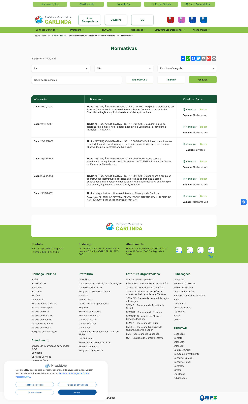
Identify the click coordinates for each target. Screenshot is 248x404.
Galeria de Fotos (40, 311)
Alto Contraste (87, 4)
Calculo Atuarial (182, 349)
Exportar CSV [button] (139, 79)
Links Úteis (85, 279)
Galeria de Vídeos (41, 327)
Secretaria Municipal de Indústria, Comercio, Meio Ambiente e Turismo (146, 293)
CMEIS (177, 319)
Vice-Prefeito (38, 283)
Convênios (84, 327)
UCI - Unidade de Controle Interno (145, 337)
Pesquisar (202, 79)
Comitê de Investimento (186, 353)
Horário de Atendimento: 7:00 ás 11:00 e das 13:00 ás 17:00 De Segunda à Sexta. (146, 251)
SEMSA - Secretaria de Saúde (142, 323)
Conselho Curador (183, 357)
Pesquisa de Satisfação (44, 331)
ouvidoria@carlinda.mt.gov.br (47, 248)
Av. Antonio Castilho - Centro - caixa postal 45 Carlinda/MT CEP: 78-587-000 (99, 251)
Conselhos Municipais (90, 287)
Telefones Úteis (39, 360)
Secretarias (57, 35)
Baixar (203, 109)
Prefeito (35, 279)
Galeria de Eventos (41, 319)
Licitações (179, 279)
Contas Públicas (87, 323)
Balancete (179, 341)
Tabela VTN (180, 303)
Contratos (179, 365)
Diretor (177, 369)
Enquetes (84, 307)
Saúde (177, 299)
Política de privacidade (77, 385)
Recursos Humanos (89, 315)
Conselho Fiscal (182, 361)
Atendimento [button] (200, 29)
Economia (36, 287)
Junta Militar (85, 299)
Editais (177, 315)
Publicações (180, 378)
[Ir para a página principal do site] (52, 18)
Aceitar (77, 392)
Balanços (178, 345)
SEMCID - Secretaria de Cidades (144, 312)
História (35, 295)
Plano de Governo (88, 346)
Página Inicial (40, 35)
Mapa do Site (124, 4)
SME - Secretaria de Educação (142, 333)
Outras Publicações (184, 291)
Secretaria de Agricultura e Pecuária (145, 287)
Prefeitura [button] (76, 29)
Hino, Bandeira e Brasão (44, 303)
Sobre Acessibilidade (200, 4)
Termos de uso (34, 392)
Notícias (83, 295)
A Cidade (36, 291)
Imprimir (171, 79)
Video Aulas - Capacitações (94, 303)
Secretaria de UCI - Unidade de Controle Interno (92, 35)
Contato (178, 337)
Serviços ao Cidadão (90, 311)
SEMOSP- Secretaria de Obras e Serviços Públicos (143, 317)
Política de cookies (34, 385)
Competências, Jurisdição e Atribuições (100, 283)
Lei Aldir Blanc (86, 338)
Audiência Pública (183, 287)
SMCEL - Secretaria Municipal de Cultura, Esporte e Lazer (144, 328)
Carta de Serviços (41, 356)
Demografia (37, 299)
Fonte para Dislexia (161, 4)
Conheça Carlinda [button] (45, 29)
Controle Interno (88, 319)
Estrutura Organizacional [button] (169, 29)
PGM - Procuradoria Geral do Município (147, 283)
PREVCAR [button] (106, 29)
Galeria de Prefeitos (42, 315)
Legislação (179, 311)
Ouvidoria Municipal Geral (140, 279)
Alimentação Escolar (185, 283)
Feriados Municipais (42, 307)
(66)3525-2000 (50, 251)
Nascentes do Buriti (42, 323)
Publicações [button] (137, 29)
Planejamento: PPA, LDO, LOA (95, 342)
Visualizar (191, 109)
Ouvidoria (36, 352)
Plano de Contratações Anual (189, 295)
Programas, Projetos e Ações (94, 291)
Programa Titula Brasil (91, 350)
